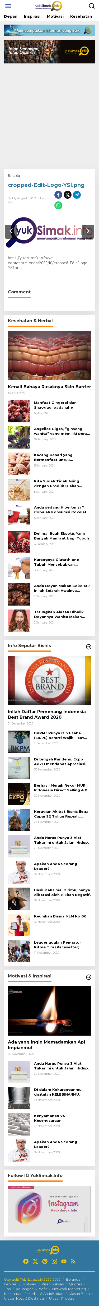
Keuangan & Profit (31, 1289)
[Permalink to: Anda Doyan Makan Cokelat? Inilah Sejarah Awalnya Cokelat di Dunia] (19, 594)
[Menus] (8, 6)
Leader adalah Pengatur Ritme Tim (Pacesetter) (57, 944)
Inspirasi (10, 1284)
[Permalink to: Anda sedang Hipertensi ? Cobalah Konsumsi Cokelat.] (19, 515)
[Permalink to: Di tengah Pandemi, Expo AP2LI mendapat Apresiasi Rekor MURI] (19, 767)
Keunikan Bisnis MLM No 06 (60, 916)
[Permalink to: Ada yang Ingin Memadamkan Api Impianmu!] (49, 1011)
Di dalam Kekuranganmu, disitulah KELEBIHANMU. (58, 1091)
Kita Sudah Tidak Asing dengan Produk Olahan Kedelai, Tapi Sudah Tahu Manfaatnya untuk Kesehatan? (58, 483)
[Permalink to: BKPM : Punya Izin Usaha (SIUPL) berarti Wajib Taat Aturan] (19, 741)
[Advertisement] (49, 117)
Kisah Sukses (53, 1284)
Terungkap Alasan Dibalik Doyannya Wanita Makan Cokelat (59, 614)
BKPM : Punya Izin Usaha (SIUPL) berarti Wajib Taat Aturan (59, 735)
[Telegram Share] (77, 195)
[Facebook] (25, 1261)
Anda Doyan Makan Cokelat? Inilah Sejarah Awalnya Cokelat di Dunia (62, 588)
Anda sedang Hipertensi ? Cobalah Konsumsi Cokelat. (61, 509)
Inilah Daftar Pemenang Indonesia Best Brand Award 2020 (47, 714)
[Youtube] (63, 1261)
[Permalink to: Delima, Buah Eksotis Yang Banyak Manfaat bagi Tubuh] (19, 541)
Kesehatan (13, 1293)
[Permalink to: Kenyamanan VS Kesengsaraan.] (19, 1124)
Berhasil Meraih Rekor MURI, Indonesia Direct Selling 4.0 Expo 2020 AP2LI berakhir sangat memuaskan (61, 787)
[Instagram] (54, 1261)
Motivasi (29, 1284)
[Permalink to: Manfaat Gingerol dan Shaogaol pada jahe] (19, 410)
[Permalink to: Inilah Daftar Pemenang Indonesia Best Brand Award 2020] (49, 680)
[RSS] (73, 1261)
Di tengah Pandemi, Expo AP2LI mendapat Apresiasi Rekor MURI (59, 761)
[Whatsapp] (58, 205)
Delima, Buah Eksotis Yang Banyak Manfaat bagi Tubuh (61, 535)
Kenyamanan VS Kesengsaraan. (49, 1118)
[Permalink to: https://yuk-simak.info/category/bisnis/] (89, 647)
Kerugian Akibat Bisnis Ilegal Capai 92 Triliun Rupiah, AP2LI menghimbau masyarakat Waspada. (61, 814)
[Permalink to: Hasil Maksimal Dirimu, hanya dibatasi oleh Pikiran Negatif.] (19, 898)
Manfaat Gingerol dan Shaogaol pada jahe (55, 404)
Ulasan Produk (61, 1298)
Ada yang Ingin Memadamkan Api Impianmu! (46, 1045)
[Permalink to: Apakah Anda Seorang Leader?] (19, 872)
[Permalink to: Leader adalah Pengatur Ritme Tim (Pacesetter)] (19, 950)
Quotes (75, 1284)
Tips (7, 1289)
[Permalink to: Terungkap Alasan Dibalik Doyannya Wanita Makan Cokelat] (19, 620)
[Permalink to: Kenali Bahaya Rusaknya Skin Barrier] (49, 355)
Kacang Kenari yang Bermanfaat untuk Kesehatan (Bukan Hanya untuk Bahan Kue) (58, 457)
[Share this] (58, 195)
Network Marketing (69, 1289)
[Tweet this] (68, 195)
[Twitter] (35, 1261)
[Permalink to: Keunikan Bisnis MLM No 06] (19, 924)
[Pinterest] (44, 1261)
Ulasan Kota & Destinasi (24, 1298)
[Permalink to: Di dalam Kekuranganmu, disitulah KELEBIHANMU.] (19, 1097)
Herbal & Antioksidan (45, 1293)
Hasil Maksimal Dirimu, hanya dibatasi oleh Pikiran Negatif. (62, 892)
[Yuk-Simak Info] (51, 5)
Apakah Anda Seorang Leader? (55, 866)
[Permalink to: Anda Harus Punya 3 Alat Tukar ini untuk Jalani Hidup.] (19, 845)
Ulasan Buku (79, 1293)
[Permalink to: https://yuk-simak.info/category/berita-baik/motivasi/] (89, 977)
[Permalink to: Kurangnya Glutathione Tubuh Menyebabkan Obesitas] (19, 567)
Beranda (73, 1279)
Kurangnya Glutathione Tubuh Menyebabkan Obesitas (56, 562)
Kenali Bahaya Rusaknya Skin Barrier (49, 386)
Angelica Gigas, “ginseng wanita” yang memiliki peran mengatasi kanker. (61, 431)
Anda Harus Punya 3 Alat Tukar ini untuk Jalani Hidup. (61, 840)
